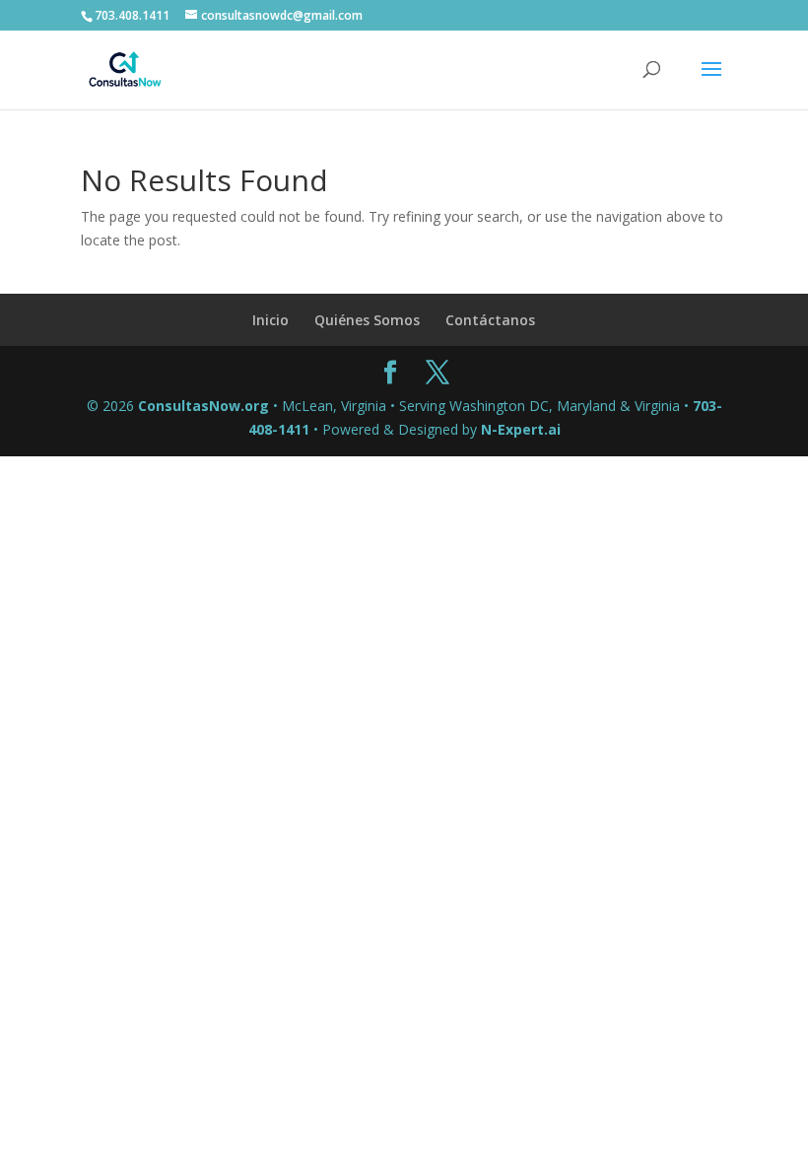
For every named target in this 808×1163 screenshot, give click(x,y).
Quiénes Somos (367, 319)
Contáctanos (490, 319)
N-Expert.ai (521, 429)
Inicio (270, 319)
